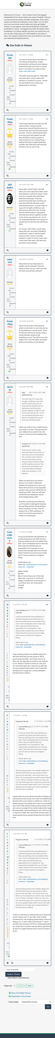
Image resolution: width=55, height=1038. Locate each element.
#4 (47, 259)
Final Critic (7, 730)
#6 (47, 387)
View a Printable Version (21, 993)
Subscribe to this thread (21, 996)
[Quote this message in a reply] (47, 110)
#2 (47, 119)
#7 (47, 532)
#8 (47, 604)
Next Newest (23, 978)
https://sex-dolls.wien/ (27, 71)
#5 (47, 321)
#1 (47, 55)
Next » (30, 986)
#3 (47, 185)
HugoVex (7, 613)
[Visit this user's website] (7, 963)
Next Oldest (12, 978)
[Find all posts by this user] (7, 110)
